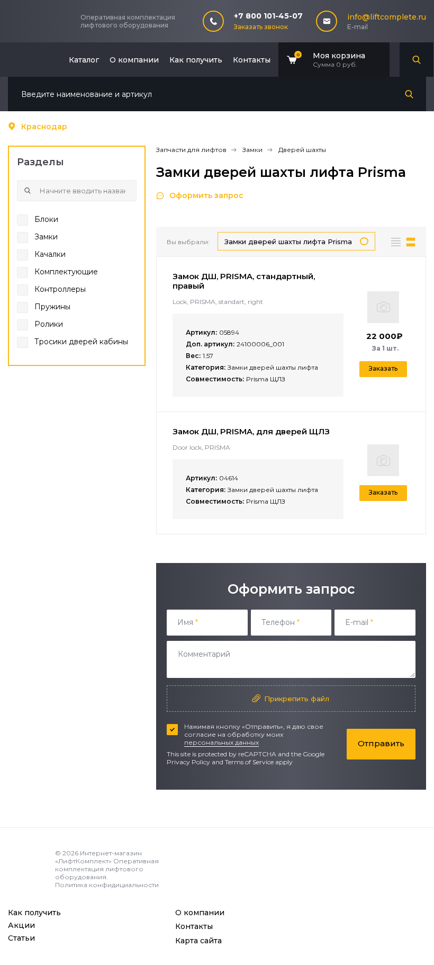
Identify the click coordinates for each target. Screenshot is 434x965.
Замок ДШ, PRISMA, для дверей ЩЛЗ (251, 431)
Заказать (383, 368)
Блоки (46, 219)
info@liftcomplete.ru (386, 17)
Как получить (195, 60)
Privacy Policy (188, 762)
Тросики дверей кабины (81, 341)
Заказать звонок (261, 27)
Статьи (21, 938)
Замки (46, 237)
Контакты (251, 60)
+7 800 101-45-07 (268, 16)
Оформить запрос (206, 195)
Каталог (84, 60)
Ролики (48, 324)
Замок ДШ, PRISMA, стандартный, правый (244, 281)
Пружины (52, 306)
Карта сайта (198, 940)
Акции (21, 925)
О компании (134, 60)
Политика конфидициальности (107, 885)
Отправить (381, 743)
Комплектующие (66, 271)
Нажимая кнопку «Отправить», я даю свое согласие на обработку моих (253, 734)
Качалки (50, 254)
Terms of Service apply (259, 762)
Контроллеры (60, 289)
